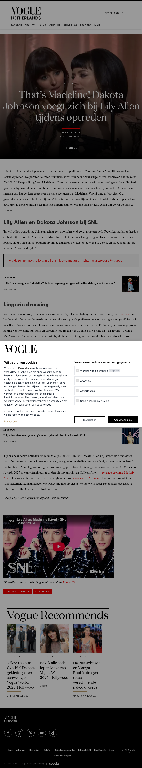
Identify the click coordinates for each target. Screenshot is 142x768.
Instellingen (89, 419)
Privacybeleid (12, 421)
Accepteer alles (123, 419)
